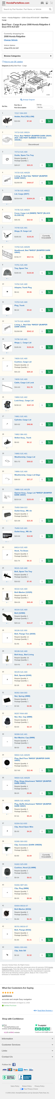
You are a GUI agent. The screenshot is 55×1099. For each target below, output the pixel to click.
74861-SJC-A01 (20, 416)
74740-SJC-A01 (20, 228)
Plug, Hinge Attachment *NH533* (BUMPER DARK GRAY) (32, 782)
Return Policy (27, 1086)
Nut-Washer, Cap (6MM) (24, 738)
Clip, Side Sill (20, 951)
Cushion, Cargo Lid (22, 362)
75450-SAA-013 (20, 507)
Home (4, 18)
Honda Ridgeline (14, 18)
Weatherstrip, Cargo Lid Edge (27, 475)
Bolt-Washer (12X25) (23, 592)
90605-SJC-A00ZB (22, 801)
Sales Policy (15, 1086)
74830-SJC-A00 (20, 379)
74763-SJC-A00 (20, 302)
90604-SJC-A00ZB (22, 778)
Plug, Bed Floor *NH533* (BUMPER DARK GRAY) (32, 759)
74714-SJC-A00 (20, 152)
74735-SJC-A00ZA (22, 210)
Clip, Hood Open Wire (23, 827)
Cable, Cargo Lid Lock (24, 383)
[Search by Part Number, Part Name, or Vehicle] (50, 9)
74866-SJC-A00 (20, 471)
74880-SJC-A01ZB (22, 489)
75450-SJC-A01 (20, 528)
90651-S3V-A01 (20, 947)
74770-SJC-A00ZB (22, 321)
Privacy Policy (39, 1086)
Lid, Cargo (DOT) (21, 194)
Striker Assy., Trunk (22, 438)
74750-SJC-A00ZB (22, 247)
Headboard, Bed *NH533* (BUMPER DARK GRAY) (32, 251)
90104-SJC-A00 (20, 610)
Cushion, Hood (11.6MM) (25, 868)
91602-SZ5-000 (20, 864)
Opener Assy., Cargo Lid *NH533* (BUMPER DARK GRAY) (33, 494)
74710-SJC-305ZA (22, 132)
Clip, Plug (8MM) (21, 888)
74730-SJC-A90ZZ (22, 191)
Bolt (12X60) (19, 613)
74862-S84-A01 (20, 434)
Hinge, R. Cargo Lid (22, 231)
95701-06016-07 (21, 926)
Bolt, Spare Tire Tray (23, 571)
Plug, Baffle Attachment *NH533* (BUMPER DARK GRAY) (32, 805)
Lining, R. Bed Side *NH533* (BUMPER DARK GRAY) (30, 177)
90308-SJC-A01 (20, 734)
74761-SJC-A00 (20, 265)
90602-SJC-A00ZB (22, 755)
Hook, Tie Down (21, 551)
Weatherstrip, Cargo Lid (24, 457)
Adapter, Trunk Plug (23, 287)
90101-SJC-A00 (20, 568)
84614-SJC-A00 (20, 547)
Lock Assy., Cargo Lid (24, 400)
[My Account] (46, 2)
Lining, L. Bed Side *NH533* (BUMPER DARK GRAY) (30, 326)
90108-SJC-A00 (20, 651)
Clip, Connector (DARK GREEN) (28, 845)
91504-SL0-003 (20, 823)
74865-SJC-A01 (20, 454)
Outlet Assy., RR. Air (23, 511)
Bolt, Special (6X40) (22, 675)
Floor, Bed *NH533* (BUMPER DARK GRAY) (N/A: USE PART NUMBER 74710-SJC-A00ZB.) (32, 138)
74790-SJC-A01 (20, 339)
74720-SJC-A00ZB (22, 173)
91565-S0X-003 (20, 841)
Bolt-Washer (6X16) (22, 909)
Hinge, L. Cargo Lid (22, 343)
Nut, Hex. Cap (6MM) (23, 717)
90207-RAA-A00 (21, 713)
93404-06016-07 (21, 906)
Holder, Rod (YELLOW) (24, 116)
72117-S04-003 (20, 113)
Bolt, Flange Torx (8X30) (24, 634)
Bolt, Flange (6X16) (22, 930)
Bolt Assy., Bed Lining (24, 655)
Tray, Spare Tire (21, 268)
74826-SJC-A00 (20, 358)
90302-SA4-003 (20, 693)
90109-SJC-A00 (20, 672)
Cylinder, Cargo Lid (22, 420)
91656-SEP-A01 (21, 885)
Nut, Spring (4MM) (22, 696)
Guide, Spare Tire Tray (24, 155)
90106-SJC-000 (20, 630)
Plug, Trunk (19, 305)
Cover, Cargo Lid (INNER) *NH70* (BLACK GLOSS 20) (32, 214)
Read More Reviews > (45, 1010)
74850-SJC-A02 (20, 397)
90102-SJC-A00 (20, 589)
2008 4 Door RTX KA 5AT (30, 18)
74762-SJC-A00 (20, 284)
